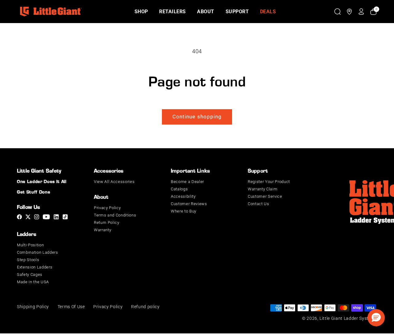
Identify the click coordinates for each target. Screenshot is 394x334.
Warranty (102, 230)
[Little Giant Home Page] (51, 11)
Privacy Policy (107, 207)
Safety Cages (29, 274)
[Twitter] (28, 217)
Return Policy (106, 222)
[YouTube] (46, 217)
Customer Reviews (189, 203)
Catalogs (179, 189)
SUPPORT (237, 11)
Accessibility (183, 196)
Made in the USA (33, 282)
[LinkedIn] (56, 217)
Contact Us (258, 203)
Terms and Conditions (115, 215)
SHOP (141, 11)
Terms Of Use (71, 306)
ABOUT (205, 11)
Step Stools (28, 259)
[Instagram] (36, 217)
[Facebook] (19, 217)
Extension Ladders (34, 267)
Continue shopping (197, 116)
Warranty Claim (262, 189)
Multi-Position (30, 245)
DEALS (268, 11)
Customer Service (265, 196)
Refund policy (145, 306)
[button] (337, 11)
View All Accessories (114, 181)
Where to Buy (183, 211)
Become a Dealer (187, 181)
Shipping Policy (33, 306)
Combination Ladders (37, 252)
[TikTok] (65, 217)
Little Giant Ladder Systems (348, 318)
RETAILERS (172, 11)
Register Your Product (269, 181)
